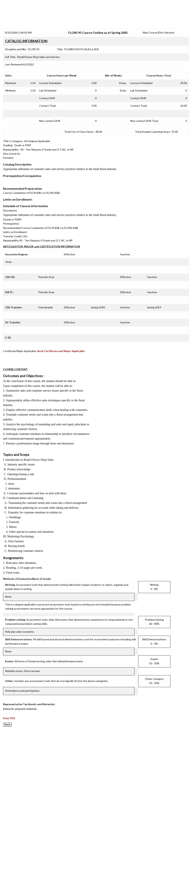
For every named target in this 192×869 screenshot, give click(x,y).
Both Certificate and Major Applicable (61, 351)
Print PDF (9, 718)
